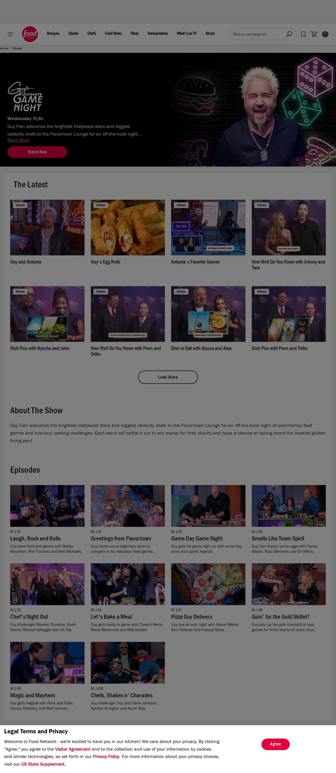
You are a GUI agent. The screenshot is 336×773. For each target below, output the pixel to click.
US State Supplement (43, 764)
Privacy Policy (106, 757)
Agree (275, 744)
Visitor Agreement (73, 750)
